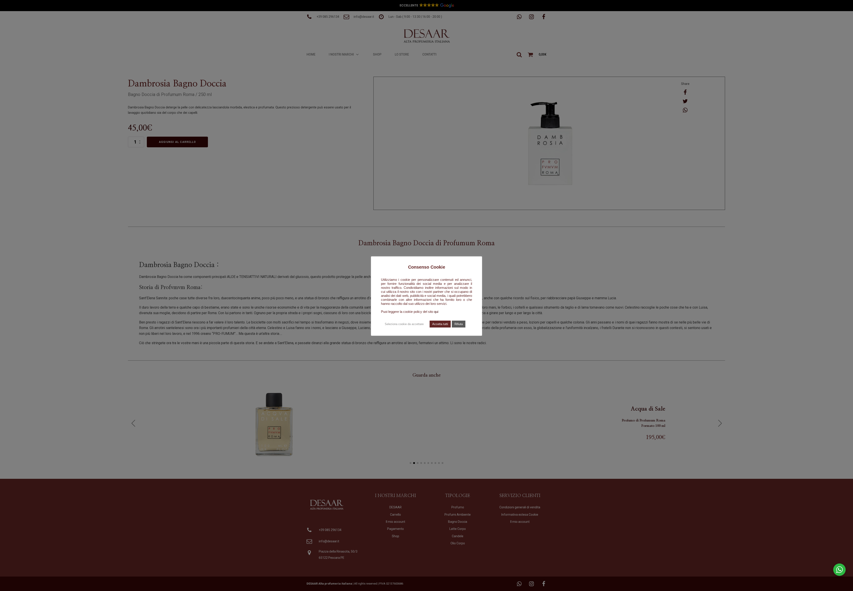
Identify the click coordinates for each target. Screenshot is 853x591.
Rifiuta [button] (458, 324)
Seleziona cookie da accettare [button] (404, 324)
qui (436, 311)
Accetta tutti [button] (440, 324)
